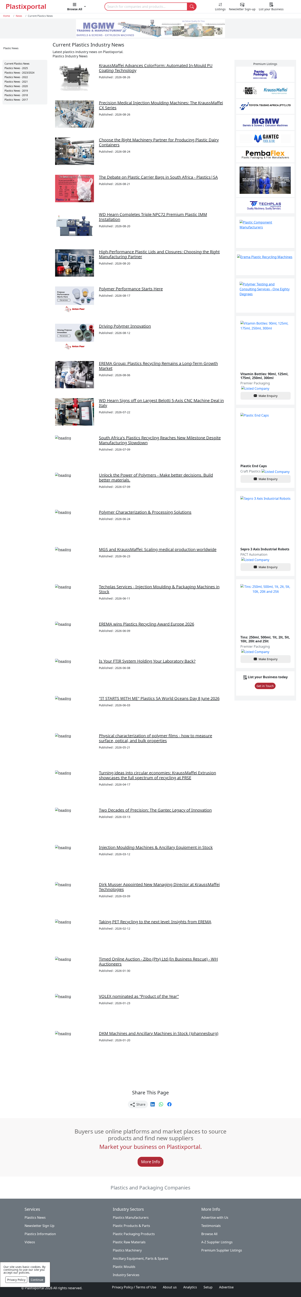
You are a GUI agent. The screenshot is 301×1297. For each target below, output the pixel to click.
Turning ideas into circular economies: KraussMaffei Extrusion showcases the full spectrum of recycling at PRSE (157, 775)
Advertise (226, 1287)
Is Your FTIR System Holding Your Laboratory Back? (147, 661)
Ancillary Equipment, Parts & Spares (140, 1258)
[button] (76, 7)
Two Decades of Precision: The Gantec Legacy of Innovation (155, 810)
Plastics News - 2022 (16, 77)
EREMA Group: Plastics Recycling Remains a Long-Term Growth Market (158, 366)
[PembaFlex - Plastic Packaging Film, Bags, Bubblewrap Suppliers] (265, 154)
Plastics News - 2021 (16, 81)
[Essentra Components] (265, 232)
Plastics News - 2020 (16, 86)
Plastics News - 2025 (16, 68)
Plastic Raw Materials (129, 1242)
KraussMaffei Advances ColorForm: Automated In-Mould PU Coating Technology (156, 68)
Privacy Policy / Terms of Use (134, 1287)
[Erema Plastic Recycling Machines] (265, 263)
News (19, 15)
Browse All (209, 1234)
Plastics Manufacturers (131, 1217)
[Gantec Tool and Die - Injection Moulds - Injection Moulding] (265, 138)
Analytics (190, 1287)
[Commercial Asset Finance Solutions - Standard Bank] (265, 180)
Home (6, 15)
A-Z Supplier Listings (217, 1242)
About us (170, 1287)
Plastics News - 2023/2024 (19, 72)
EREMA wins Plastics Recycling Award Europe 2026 (146, 624)
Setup (208, 1287)
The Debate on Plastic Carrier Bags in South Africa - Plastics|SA (158, 177)
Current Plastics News (17, 63)
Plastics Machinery (127, 1250)
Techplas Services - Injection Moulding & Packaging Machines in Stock (159, 589)
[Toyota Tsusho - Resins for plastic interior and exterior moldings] (265, 106)
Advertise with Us (214, 1217)
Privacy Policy (16, 1280)
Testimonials (211, 1225)
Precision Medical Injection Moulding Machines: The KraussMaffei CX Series (161, 105)
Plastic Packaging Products (134, 1234)
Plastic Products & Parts (131, 1225)
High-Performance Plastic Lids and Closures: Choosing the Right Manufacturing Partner (159, 254)
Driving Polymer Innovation (125, 326)
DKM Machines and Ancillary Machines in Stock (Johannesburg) (158, 1033)
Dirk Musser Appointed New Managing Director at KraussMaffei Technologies (159, 887)
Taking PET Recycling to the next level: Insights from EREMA (155, 921)
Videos (30, 1242)
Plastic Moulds (124, 1266)
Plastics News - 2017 (16, 99)
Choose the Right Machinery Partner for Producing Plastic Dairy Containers (159, 142)
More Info (150, 1161)
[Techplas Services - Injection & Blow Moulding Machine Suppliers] (265, 205)
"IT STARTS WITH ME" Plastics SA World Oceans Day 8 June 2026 (159, 698)
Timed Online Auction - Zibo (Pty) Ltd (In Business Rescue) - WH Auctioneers (158, 961)
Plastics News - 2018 (16, 95)
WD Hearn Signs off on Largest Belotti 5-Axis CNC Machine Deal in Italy (161, 403)
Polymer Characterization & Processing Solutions (145, 512)
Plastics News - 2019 (16, 90)
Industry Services (126, 1275)
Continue (37, 1280)
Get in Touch (265, 686)
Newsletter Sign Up (39, 1225)
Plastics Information (40, 1234)
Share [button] (140, 1104)
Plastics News (35, 1217)
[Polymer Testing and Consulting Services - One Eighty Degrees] (265, 295)
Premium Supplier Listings (221, 1250)
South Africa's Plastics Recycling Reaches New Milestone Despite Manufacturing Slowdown (160, 440)
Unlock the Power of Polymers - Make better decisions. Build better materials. (156, 477)
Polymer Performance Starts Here (131, 289)
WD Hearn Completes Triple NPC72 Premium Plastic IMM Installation (153, 217)
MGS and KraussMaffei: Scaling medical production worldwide (157, 549)
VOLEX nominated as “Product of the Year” (139, 996)
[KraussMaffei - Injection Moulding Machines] (265, 90)
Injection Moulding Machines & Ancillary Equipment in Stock (156, 847)
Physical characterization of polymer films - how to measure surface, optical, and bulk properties (155, 738)
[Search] (192, 6)
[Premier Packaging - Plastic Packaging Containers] (265, 74)
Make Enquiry (268, 396)
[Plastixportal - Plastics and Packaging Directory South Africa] (27, 7)
